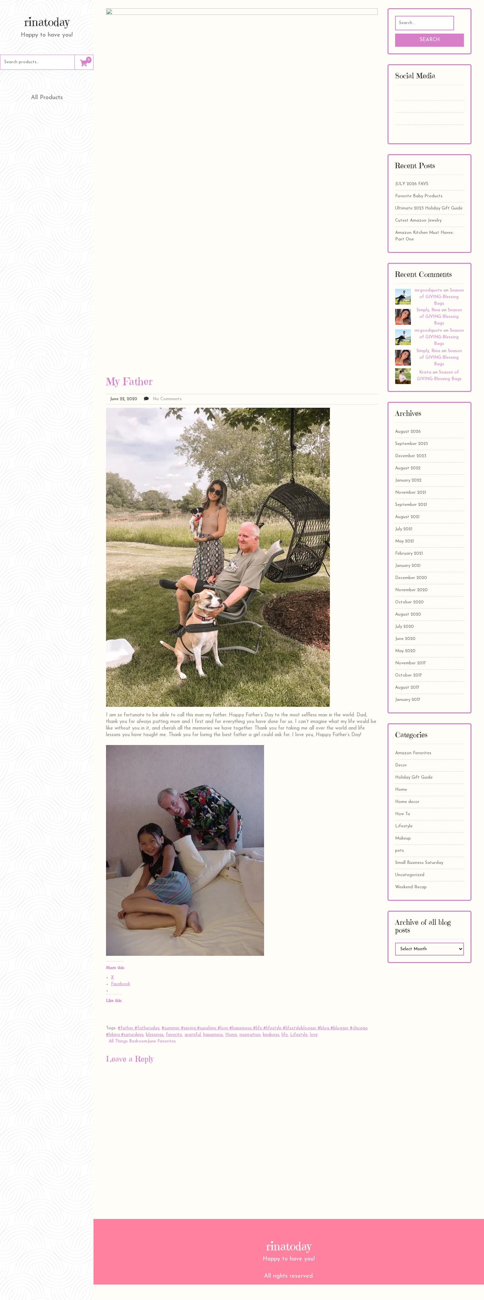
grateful (192, 1035)
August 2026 (408, 431)
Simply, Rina (428, 310)
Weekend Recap (411, 887)
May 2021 (404, 541)
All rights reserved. (289, 1276)
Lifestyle (299, 1035)
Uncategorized (409, 875)
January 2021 (407, 566)
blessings (155, 1035)
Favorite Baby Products (419, 196)
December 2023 (410, 456)
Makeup (403, 838)
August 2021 (407, 517)
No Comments (167, 399)
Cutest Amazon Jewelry (418, 220)
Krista (425, 372)
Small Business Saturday (419, 863)
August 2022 (407, 468)
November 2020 (411, 590)
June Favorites (162, 1041)
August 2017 (407, 687)
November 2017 (410, 663)
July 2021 (403, 529)
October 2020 (409, 602)
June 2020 (405, 639)
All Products (47, 98)
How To (402, 814)
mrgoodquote (428, 290)
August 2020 (408, 614)
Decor (401, 765)
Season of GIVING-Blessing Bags (441, 297)
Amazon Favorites (413, 753)
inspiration (249, 1035)
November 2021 (410, 492)
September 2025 (411, 444)
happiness (213, 1035)
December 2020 (411, 578)
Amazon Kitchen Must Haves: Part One (424, 236)
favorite (174, 1035)
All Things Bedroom (128, 1041)
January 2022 (408, 480)
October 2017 (408, 675)
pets (399, 850)
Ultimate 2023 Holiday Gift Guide (429, 208)
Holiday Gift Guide (414, 777)
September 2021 (411, 505)
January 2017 (407, 700)
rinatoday (46, 22)
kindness (271, 1035)
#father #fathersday (138, 1028)
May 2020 (405, 651)
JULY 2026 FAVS (411, 184)
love (314, 1035)
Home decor (407, 802)
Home (231, 1035)
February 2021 (409, 553)
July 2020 (404, 626)
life (285, 1035)
